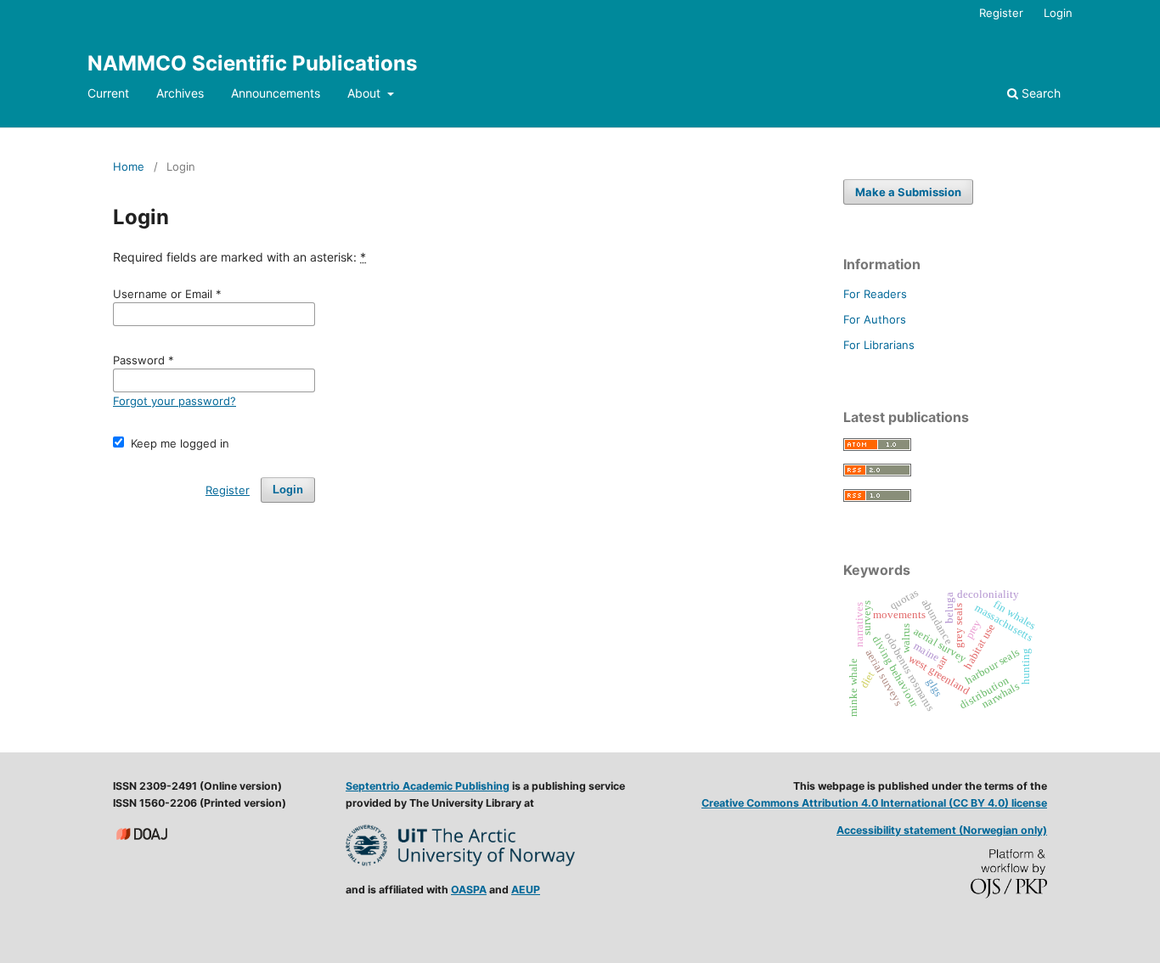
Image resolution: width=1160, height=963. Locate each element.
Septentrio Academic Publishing (428, 786)
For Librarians (879, 345)
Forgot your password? (174, 401)
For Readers (875, 294)
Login (1058, 13)
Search (1039, 93)
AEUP (525, 889)
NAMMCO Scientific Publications (252, 63)
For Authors (874, 319)
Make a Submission (908, 192)
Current (108, 93)
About (365, 93)
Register (1001, 13)
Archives (180, 93)
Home (128, 166)
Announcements (275, 93)
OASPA (469, 889)
